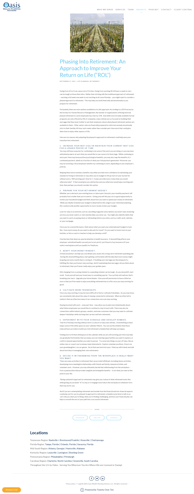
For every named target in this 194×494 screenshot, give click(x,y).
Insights (141, 9)
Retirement (95, 81)
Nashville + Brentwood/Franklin (64, 440)
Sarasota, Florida (85, 444)
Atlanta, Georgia (56, 448)
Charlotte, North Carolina (59, 461)
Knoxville (85, 440)
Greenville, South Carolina (85, 461)
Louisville (51, 452)
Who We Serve (105, 9)
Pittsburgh (69, 456)
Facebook (80, 417)
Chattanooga (97, 440)
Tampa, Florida (52, 444)
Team (131, 9)
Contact (166, 9)
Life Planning (83, 81)
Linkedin (114, 417)
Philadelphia (57, 456)
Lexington (63, 452)
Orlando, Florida (68, 444)
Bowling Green (76, 452)
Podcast (154, 9)
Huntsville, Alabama (75, 448)
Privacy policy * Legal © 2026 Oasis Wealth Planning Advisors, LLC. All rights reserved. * (97, 484)
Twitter (97, 417)
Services (120, 9)
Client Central (183, 9)
